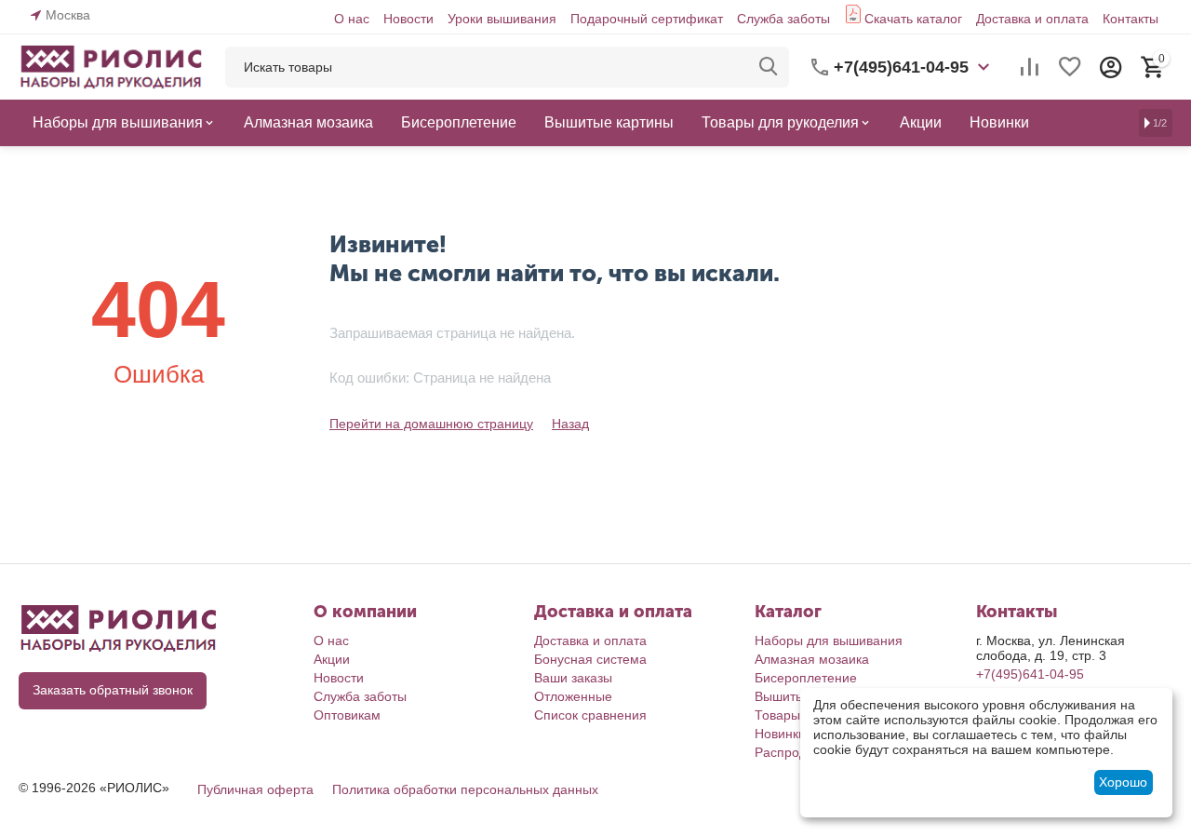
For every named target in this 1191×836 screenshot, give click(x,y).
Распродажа (792, 752)
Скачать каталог (913, 18)
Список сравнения (590, 715)
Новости (408, 18)
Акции (332, 659)
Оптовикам (347, 715)
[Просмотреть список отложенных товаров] (1070, 67)
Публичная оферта (255, 789)
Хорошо (1123, 782)
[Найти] (768, 67)
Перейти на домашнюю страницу (431, 423)
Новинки (780, 733)
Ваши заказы (573, 677)
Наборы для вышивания (829, 640)
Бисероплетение (806, 677)
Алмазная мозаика (812, 659)
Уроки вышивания (502, 18)
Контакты (1130, 18)
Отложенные (573, 696)
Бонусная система (590, 659)
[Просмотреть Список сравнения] (1029, 67)
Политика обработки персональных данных (465, 789)
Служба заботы (783, 18)
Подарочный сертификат (646, 18)
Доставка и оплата (1032, 18)
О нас (351, 18)
